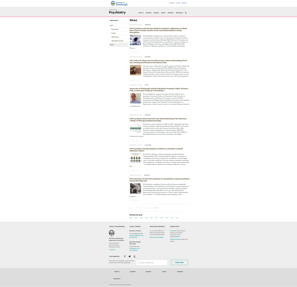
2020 (161, 218)
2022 (151, 218)
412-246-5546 (133, 250)
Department (115, 29)
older (177, 218)
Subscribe (179, 262)
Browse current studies (156, 237)
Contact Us (112, 249)
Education (148, 12)
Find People (184, 2)
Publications (115, 37)
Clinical (163, 12)
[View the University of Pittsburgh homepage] (121, 3)
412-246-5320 (133, 237)
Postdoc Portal (174, 239)
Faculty (113, 33)
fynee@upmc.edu (134, 248)
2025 (136, 218)
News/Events (179, 12)
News (111, 25)
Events (112, 45)
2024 (141, 218)
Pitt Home (178, 2)
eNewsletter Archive (117, 41)
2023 (146, 218)
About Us (141, 12)
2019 (166, 218)
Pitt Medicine (171, 2)
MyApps (177, 236)
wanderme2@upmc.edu (136, 235)
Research (156, 12)
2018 (171, 218)
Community (171, 12)
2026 (131, 218)
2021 (156, 218)
